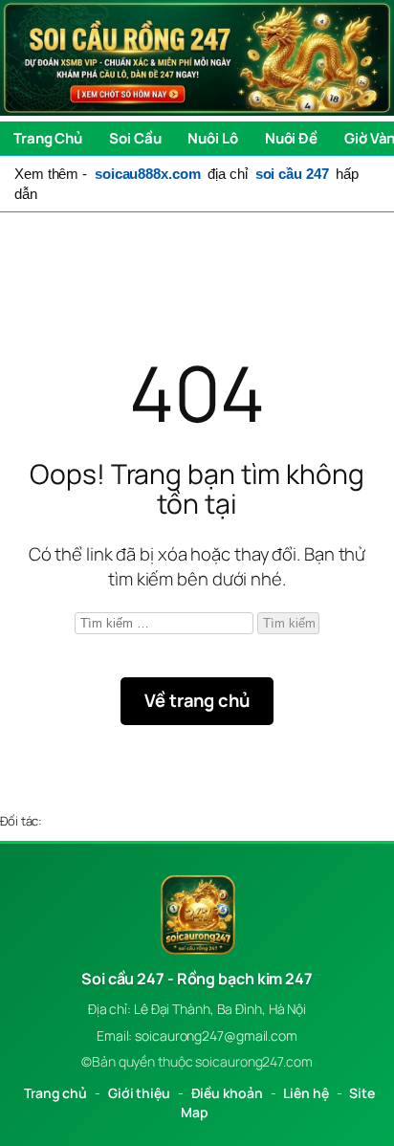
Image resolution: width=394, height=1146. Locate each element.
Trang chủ (55, 1093)
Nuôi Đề (291, 138)
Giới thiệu (139, 1093)
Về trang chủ (197, 700)
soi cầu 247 (292, 173)
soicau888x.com (148, 173)
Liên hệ (305, 1093)
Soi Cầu (135, 138)
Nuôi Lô (212, 138)
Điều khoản (227, 1093)
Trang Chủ (47, 138)
